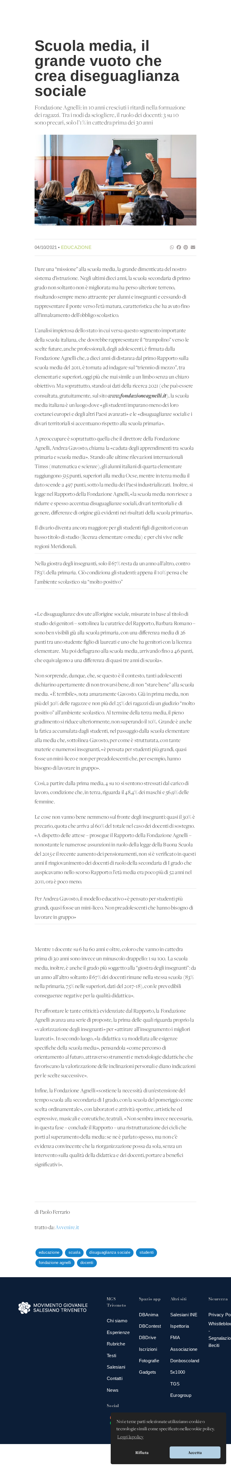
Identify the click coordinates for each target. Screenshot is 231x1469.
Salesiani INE (184, 1314)
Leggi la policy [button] (130, 1437)
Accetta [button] (195, 1452)
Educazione (76, 247)
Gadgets (147, 1372)
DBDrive (147, 1337)
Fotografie (149, 1360)
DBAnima (148, 1314)
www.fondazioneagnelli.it (137, 395)
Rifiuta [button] (142, 1452)
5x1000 (177, 1372)
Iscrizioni (148, 1349)
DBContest (150, 1326)
